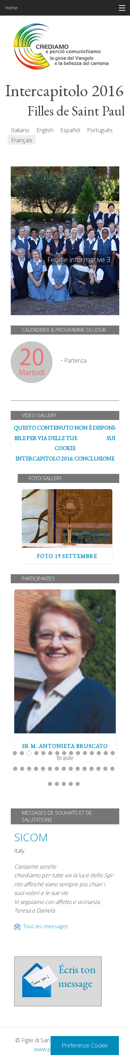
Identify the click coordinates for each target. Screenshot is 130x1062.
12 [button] (92, 753)
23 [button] (64, 769)
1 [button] (15, 753)
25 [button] (78, 769)
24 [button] (71, 769)
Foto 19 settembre (67, 518)
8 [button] (64, 753)
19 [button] (36, 769)
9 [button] (71, 753)
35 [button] (78, 784)
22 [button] (57, 769)
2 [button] (22, 753)
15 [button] (113, 753)
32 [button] (57, 784)
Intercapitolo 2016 (64, 91)
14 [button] (106, 753)
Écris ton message (77, 976)
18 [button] (29, 769)
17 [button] (22, 769)
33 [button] (64, 784)
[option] (67, 526)
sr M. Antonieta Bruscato (65, 661)
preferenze (92, 438)
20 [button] (43, 769)
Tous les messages (45, 926)
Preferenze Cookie (85, 1045)
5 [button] (43, 753)
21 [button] (50, 769)
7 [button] (57, 753)
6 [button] (50, 753)
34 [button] (71, 784)
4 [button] (36, 753)
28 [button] (98, 769)
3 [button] (29, 753)
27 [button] (91, 769)
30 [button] (112, 769)
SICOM (31, 837)
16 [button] (15, 769)
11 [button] (85, 753)
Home (11, 7)
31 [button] (50, 784)
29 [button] (105, 769)
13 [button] (99, 753)
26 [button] (85, 769)
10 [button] (78, 753)
